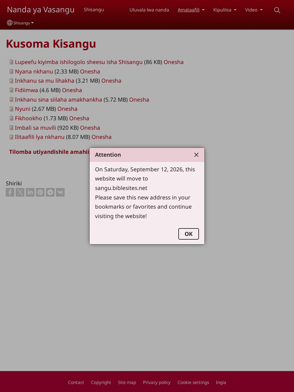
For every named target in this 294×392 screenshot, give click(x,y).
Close (196, 154)
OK (189, 234)
